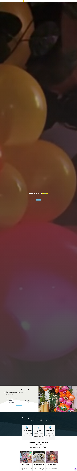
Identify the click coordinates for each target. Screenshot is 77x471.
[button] (75, 469)
